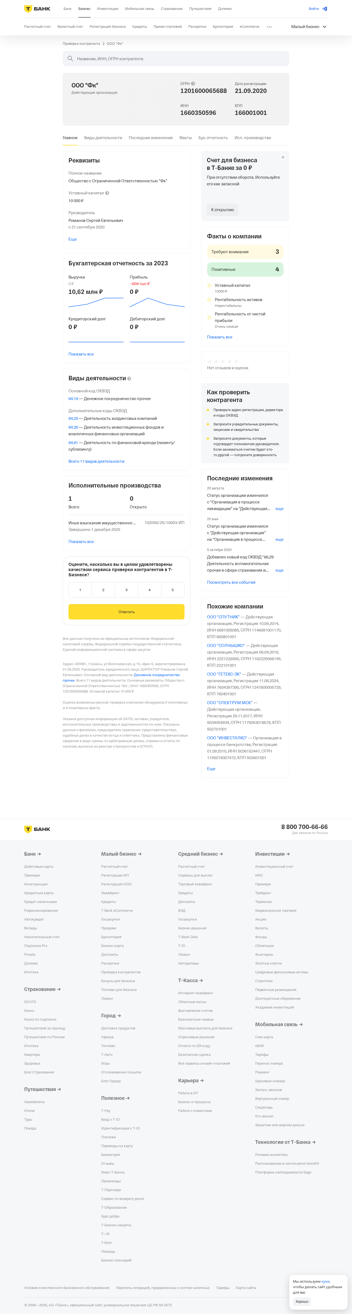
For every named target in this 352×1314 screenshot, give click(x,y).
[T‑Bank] (37, 8)
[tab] (70, 137)
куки (325, 1281)
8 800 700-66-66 (304, 827)
